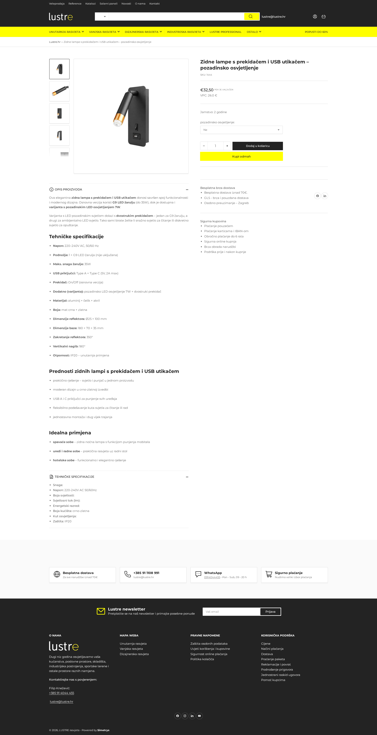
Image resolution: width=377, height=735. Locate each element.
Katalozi (90, 3)
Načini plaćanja (272, 649)
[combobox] (184, 16)
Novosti (126, 3)
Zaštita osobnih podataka (209, 643)
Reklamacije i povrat (276, 664)
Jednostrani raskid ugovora (280, 675)
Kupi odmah (241, 156)
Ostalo (252, 31)
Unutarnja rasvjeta (65, 31)
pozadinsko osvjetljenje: (217, 122)
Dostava (267, 654)
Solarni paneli (109, 3)
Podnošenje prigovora (277, 669)
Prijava (270, 611)
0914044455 (212, 577)
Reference (75, 3)
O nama (140, 3)
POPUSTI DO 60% (316, 31)
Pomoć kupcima (273, 680)
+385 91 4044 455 (61, 693)
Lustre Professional (226, 31)
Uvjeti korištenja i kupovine (210, 649)
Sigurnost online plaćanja (208, 654)
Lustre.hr (54, 41)
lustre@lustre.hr (61, 701)
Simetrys (103, 730)
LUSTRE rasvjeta (69, 730)
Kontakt (154, 3)
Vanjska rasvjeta (102, 31)
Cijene (265, 643)
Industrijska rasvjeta (184, 31)
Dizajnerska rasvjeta (141, 31)
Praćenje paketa (273, 659)
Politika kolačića (202, 659)
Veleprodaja (57, 3)
